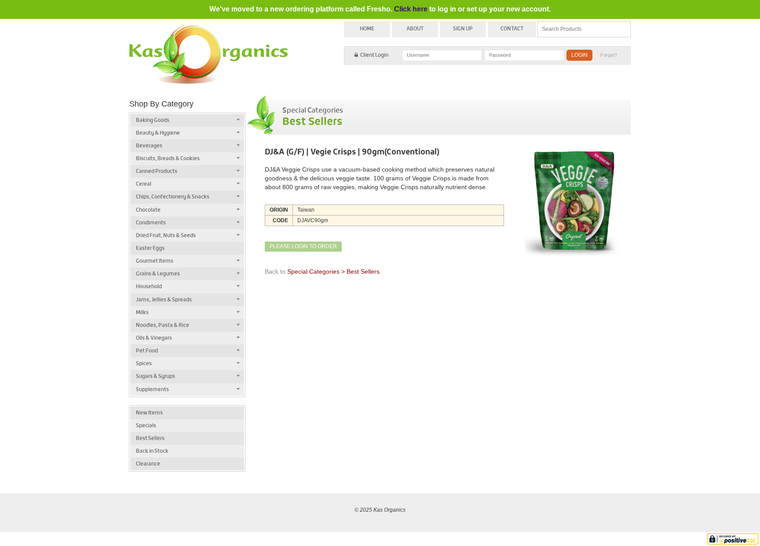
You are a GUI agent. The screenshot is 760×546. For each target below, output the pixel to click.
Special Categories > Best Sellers (333, 271)
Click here (411, 9)
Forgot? (608, 55)
